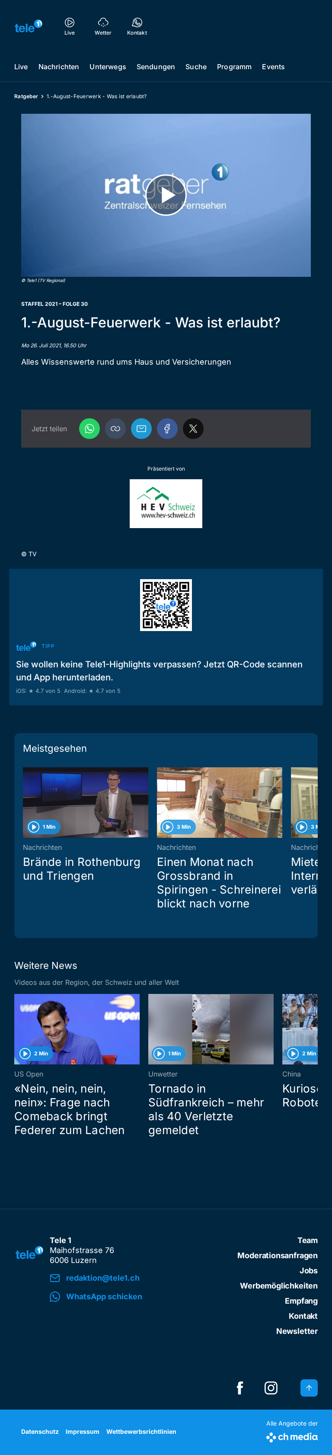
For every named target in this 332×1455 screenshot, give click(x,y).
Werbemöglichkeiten (279, 1285)
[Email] (141, 428)
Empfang (301, 1300)
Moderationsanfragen (277, 1255)
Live (21, 66)
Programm (234, 66)
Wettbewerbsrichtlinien (141, 1431)
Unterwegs (107, 66)
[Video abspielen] (166, 195)
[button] (115, 428)
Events (273, 66)
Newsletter (297, 1331)
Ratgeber (26, 96)
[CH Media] (292, 1435)
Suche (196, 66)
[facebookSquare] (240, 1388)
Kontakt (303, 1315)
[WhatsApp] (89, 428)
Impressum (82, 1431)
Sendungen (156, 66)
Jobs (309, 1270)
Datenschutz (40, 1431)
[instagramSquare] (271, 1388)
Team (307, 1240)
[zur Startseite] (28, 26)
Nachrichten (59, 66)
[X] (193, 428)
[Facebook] (167, 428)
